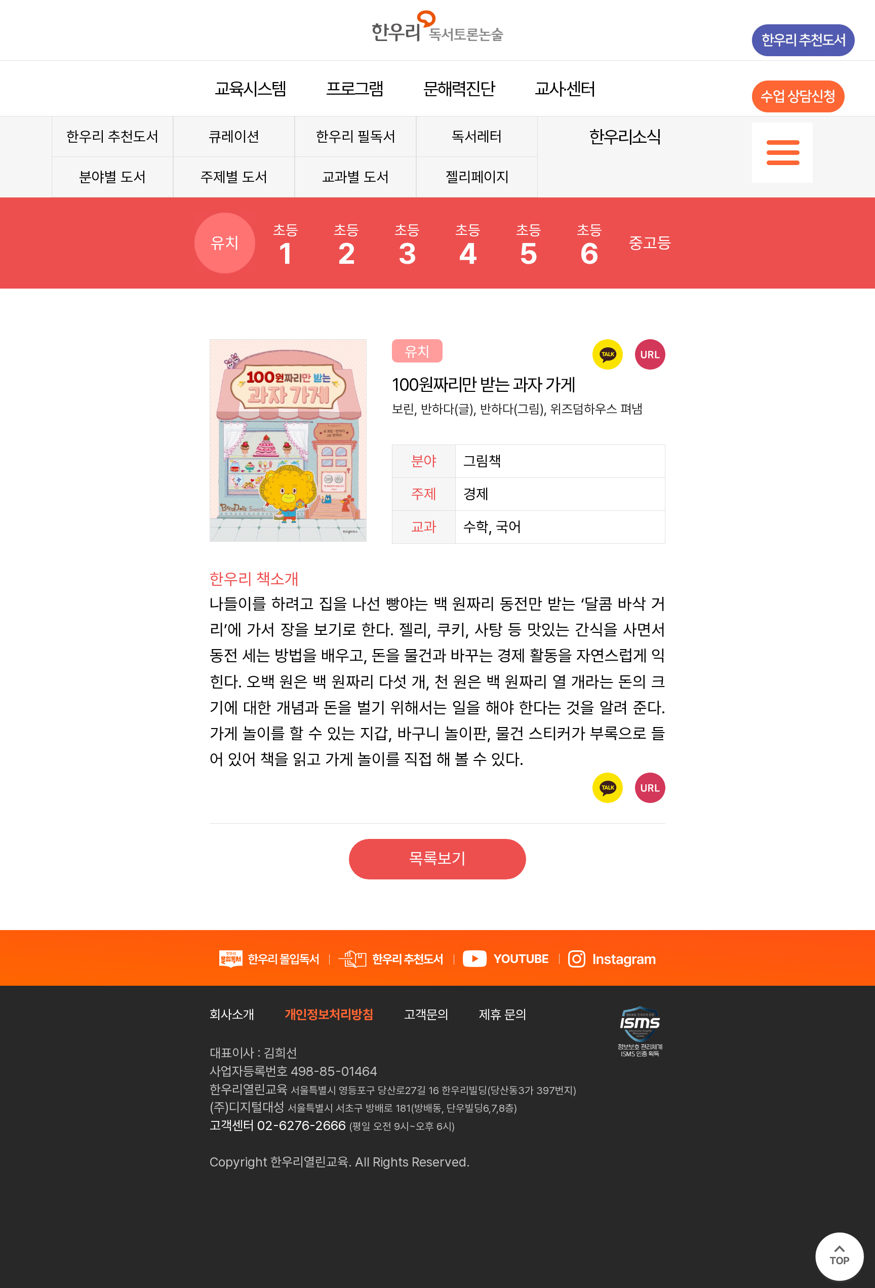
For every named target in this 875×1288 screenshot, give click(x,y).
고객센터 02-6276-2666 (278, 1125)
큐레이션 (234, 136)
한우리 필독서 (355, 136)
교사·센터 (564, 88)
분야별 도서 (112, 177)
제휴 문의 (503, 1014)
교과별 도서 (355, 177)
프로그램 (354, 88)
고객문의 (426, 1014)
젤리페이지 (477, 177)
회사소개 (232, 1014)
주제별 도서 (234, 177)
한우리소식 (624, 137)
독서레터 (477, 136)
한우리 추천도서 (112, 136)
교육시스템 (250, 88)
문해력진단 (458, 88)
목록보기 (437, 858)
